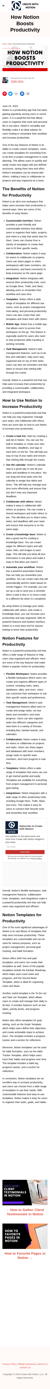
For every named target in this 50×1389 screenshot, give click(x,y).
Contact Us (25, 1367)
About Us (41, 1364)
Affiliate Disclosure (27, 1364)
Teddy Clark (17, 81)
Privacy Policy (9, 1364)
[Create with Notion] (25, 6)
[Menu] (3, 6)
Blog (9, 44)
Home (4, 44)
